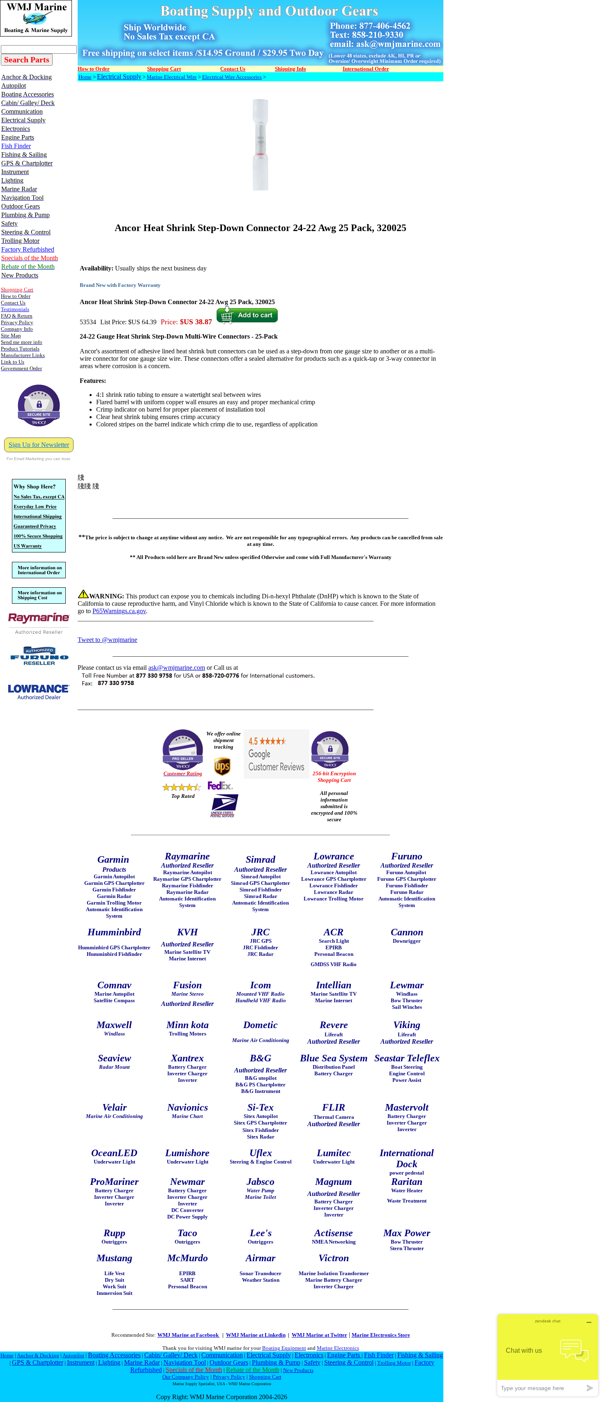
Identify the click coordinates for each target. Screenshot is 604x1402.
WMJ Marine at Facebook (188, 1335)
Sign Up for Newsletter (39, 444)
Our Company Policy (185, 1377)
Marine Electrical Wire (172, 77)
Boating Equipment (284, 1348)
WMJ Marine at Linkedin (256, 1335)
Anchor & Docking (38, 1355)
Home (85, 77)
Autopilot (73, 1355)
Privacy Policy (229, 1377)
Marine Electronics (338, 1348)
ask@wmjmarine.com (176, 667)
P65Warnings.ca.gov (119, 610)
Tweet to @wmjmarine (107, 639)
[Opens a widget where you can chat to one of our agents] (547, 1355)
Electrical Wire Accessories (232, 77)
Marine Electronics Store (381, 1335)
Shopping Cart (265, 1377)
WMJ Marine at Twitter (319, 1335)
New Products (298, 1370)
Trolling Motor (394, 1363)
